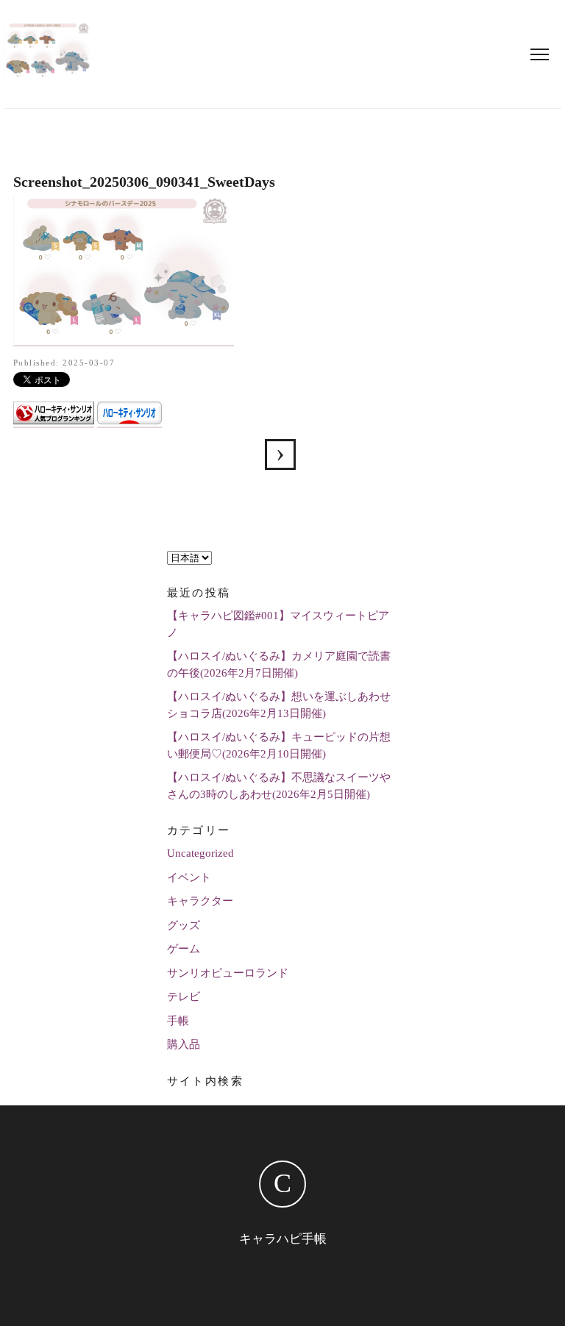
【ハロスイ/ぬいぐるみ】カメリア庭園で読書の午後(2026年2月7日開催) (279, 664)
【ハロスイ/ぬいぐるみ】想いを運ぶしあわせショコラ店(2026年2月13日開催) (279, 705)
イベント (189, 877)
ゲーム (183, 949)
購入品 (183, 1044)
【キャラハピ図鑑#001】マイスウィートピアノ (278, 624)
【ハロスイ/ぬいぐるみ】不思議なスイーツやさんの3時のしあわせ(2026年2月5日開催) (279, 785)
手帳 (178, 1021)
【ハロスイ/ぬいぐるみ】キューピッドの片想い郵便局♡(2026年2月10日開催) (279, 745)
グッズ (183, 925)
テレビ (183, 996)
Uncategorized (200, 853)
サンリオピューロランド (227, 973)
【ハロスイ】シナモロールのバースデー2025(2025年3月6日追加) (280, 454)
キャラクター (200, 901)
